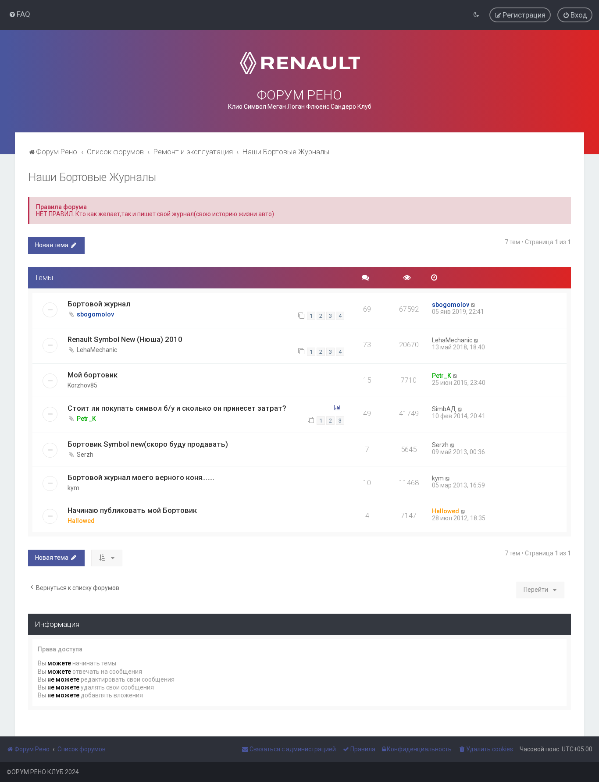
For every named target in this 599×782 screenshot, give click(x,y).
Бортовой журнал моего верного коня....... (141, 477)
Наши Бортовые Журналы (92, 177)
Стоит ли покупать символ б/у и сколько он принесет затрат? (177, 408)
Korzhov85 (82, 385)
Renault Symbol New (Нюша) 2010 (125, 339)
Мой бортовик (93, 374)
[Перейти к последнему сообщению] (473, 304)
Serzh (85, 454)
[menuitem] (19, 14)
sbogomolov (95, 314)
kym (73, 487)
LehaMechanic (97, 349)
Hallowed (81, 520)
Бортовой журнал (99, 303)
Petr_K (441, 375)
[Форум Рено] (299, 63)
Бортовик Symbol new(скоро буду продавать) (148, 444)
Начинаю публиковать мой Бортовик (132, 510)
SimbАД (444, 408)
